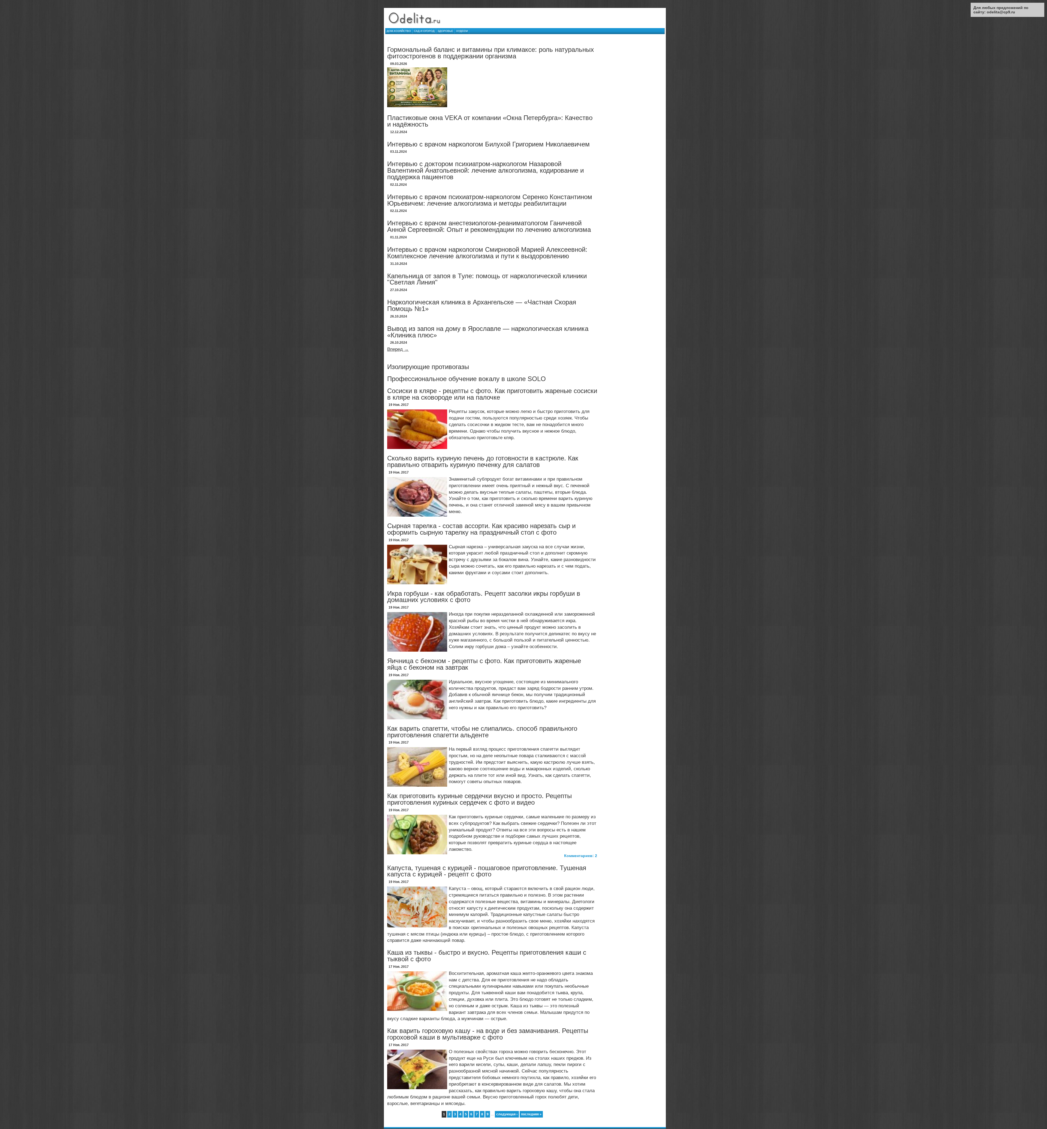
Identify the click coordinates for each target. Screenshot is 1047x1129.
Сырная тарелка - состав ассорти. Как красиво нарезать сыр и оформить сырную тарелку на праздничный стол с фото (481, 529)
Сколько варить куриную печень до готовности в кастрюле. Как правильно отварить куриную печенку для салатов (482, 461)
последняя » (531, 1114)
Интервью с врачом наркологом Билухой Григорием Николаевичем (488, 144)
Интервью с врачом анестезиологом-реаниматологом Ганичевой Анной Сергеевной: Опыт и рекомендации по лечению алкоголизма (489, 226)
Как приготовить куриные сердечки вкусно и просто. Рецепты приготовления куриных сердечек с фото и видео (479, 799)
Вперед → (398, 349)
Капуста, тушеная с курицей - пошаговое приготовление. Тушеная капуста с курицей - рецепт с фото (486, 871)
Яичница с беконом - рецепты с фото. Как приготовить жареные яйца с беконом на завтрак (484, 664)
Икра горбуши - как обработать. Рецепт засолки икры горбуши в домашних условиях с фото (483, 597)
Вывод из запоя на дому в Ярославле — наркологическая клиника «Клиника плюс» (487, 332)
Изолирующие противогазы (428, 366)
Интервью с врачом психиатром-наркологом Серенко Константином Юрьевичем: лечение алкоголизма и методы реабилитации (489, 200)
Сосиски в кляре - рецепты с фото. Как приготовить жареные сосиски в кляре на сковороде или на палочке (492, 394)
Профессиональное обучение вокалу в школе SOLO (466, 378)
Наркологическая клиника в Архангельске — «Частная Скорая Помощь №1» (481, 305)
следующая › (507, 1114)
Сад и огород (424, 30)
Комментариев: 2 (580, 856)
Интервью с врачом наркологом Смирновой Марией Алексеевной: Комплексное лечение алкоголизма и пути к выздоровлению (487, 253)
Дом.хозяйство (399, 30)
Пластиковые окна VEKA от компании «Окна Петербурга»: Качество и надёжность (489, 121)
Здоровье (445, 30)
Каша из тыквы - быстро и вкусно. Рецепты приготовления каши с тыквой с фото (486, 956)
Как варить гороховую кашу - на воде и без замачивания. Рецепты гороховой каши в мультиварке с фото (487, 1034)
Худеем (462, 30)
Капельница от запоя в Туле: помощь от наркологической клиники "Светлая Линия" (487, 279)
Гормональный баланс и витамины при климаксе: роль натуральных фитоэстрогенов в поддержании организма (490, 53)
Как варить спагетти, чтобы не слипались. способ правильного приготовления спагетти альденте (482, 732)
